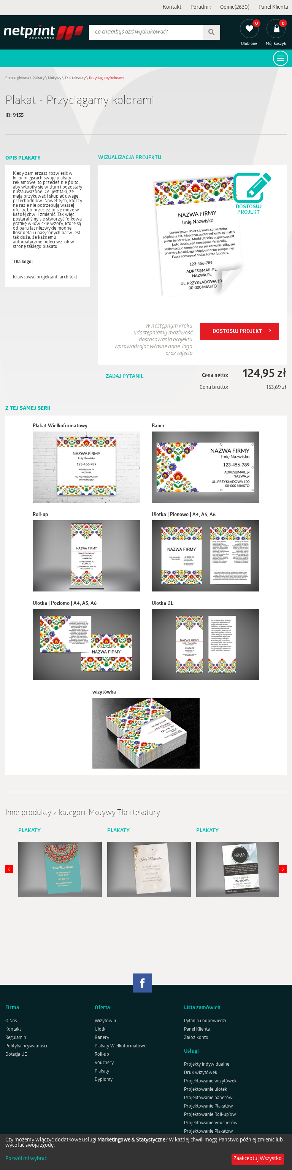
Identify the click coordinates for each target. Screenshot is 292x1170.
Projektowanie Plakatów (208, 1106)
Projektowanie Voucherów (211, 1123)
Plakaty (38, 78)
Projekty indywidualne (206, 1064)
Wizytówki (105, 1021)
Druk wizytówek (200, 1073)
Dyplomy (104, 1079)
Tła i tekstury (75, 78)
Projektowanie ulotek (205, 1089)
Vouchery (104, 1063)
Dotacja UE (16, 1054)
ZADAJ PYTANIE (125, 376)
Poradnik (200, 7)
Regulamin (15, 1038)
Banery (102, 1038)
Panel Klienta (273, 7)
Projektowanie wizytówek (210, 1081)
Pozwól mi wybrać (26, 1159)
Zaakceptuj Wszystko (257, 1159)
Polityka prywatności (26, 1046)
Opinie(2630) (234, 7)
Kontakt (172, 7)
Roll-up (102, 1054)
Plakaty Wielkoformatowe (120, 1046)
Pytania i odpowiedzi (205, 1021)
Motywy (54, 78)
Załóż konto (196, 1038)
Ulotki (100, 1029)
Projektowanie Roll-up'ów (210, 1114)
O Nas (11, 1021)
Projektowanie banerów (208, 1098)
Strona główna (17, 78)
